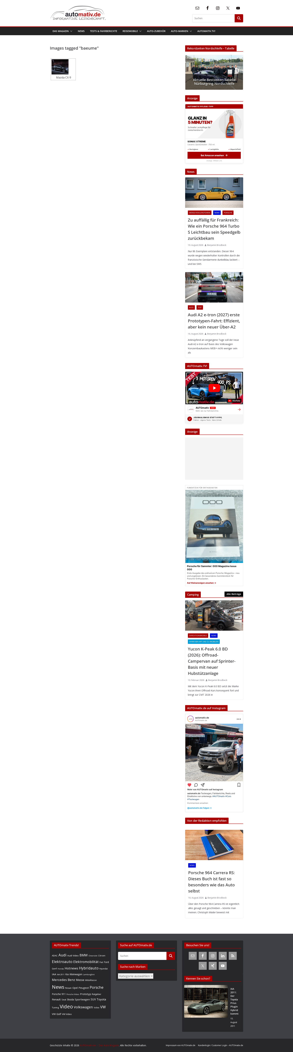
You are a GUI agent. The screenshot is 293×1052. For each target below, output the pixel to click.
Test (200, 307)
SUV (93, 999)
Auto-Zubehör (156, 31)
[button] (70, 31)
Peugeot (84, 987)
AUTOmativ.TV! (206, 31)
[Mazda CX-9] (63, 66)
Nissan (68, 988)
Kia (67, 974)
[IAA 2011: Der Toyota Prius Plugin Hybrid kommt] (206, 1007)
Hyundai (103, 968)
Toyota (101, 999)
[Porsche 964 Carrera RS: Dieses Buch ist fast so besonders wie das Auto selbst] (214, 845)
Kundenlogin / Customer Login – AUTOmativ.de (220, 1045)
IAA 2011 (60, 974)
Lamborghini (89, 974)
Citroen (101, 955)
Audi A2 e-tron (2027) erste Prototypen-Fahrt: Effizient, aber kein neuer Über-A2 (214, 321)
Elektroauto (62, 961)
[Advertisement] (213, 458)
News (81, 31)
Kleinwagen (76, 974)
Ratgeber (96, 994)
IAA (54, 974)
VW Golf (56, 1014)
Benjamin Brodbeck (216, 245)
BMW (84, 955)
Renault (56, 999)
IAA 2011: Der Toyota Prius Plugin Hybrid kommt (234, 1001)
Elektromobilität (86, 961)
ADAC (55, 955)
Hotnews (71, 968)
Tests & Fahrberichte (103, 31)
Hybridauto (89, 968)
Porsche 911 (59, 994)
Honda (61, 968)
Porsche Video (72, 994)
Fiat (101, 962)
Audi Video (73, 955)
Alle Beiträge (234, 594)
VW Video (67, 1014)
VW (103, 1006)
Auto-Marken (179, 31)
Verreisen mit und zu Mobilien (203, 641)
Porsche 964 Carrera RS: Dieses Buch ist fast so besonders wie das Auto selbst (211, 882)
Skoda (70, 999)
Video (66, 1006)
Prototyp (85, 994)
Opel (75, 987)
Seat (64, 999)
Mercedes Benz (63, 980)
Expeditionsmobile (198, 635)
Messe (80, 980)
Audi (191, 307)
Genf (54, 968)
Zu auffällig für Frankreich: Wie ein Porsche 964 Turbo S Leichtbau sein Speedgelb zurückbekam (214, 229)
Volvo (96, 1007)
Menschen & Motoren (199, 213)
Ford (106, 962)
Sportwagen (82, 999)
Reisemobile (130, 31)
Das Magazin (61, 31)
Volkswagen (83, 1007)
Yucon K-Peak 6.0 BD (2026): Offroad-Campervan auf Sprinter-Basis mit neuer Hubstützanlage (212, 661)
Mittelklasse (91, 980)
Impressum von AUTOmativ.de (180, 1045)
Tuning (55, 1007)
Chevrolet (93, 956)
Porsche (228, 213)
